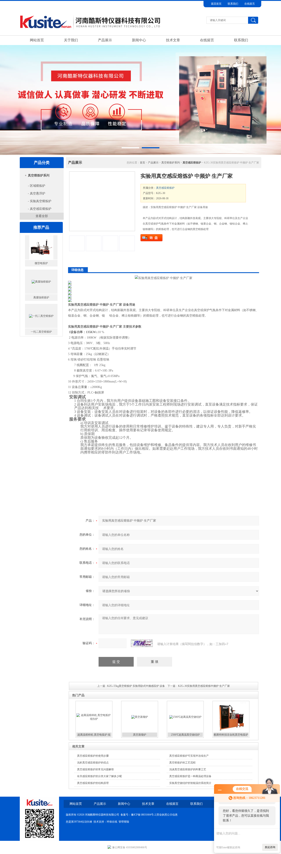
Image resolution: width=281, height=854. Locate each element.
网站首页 (37, 40)
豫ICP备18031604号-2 (143, 814)
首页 (142, 162)
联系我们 (233, 3)
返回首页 (216, 3)
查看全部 (42, 216)
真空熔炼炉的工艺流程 (182, 762)
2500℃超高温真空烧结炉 (185, 734)
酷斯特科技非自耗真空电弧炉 (231, 734)
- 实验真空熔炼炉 (39, 201)
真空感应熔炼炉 (165, 187)
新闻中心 (139, 40)
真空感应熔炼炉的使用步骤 (93, 755)
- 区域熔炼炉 (36, 185)
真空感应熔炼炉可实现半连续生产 (189, 755)
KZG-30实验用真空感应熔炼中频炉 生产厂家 (204, 685)
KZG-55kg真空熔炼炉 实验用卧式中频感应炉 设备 (136, 685)
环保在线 (112, 821)
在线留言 (249, 3)
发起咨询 (270, 847)
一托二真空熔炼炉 (41, 327)
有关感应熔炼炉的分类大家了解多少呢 (99, 776)
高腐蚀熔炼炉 (41, 293)
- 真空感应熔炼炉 (39, 208)
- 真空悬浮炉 (36, 193)
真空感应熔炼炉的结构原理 (93, 783)
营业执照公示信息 (167, 814)
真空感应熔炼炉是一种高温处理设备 (190, 776)
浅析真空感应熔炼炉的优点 (93, 762)
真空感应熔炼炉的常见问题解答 (95, 769)
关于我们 (71, 40)
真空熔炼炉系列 (38, 175)
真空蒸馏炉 (139, 734)
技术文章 (173, 40)
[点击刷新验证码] (142, 643)
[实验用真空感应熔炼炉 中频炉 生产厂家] (102, 201)
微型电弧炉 (41, 259)
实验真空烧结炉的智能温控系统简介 (190, 783)
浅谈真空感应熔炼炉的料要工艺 (187, 769)
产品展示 (105, 40)
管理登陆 (124, 821)
